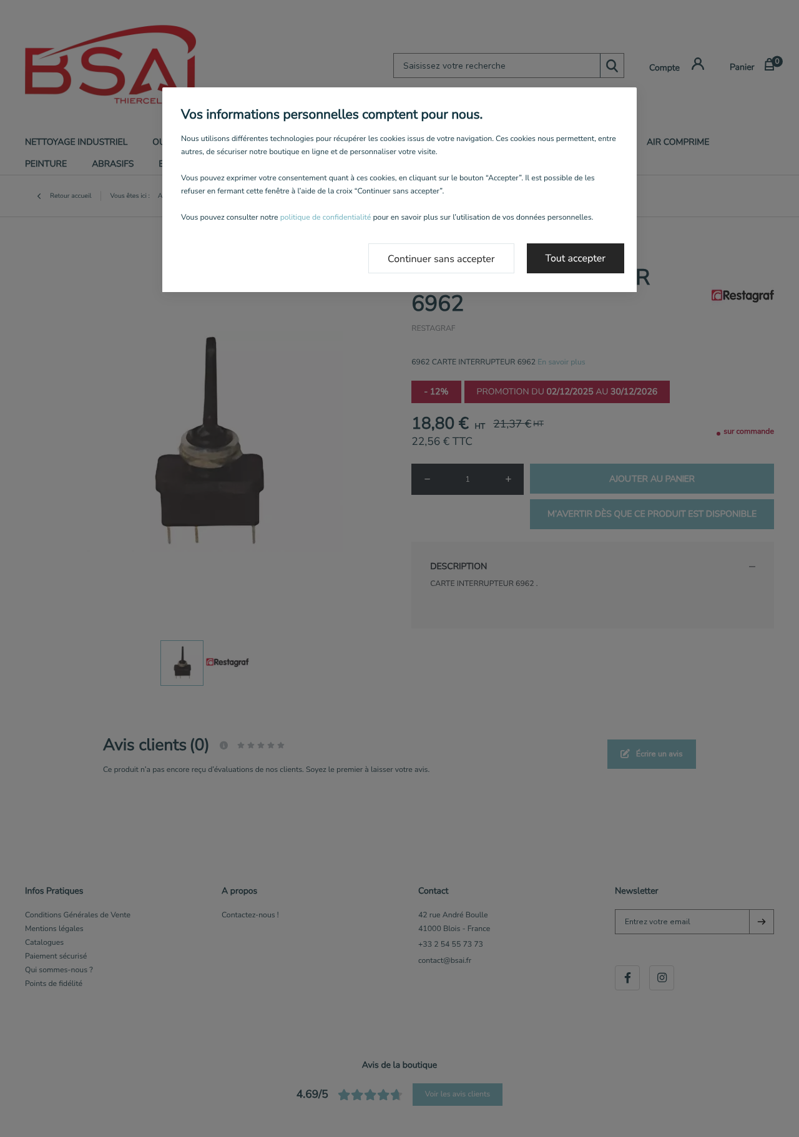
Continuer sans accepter (441, 259)
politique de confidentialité (325, 218)
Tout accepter (576, 258)
